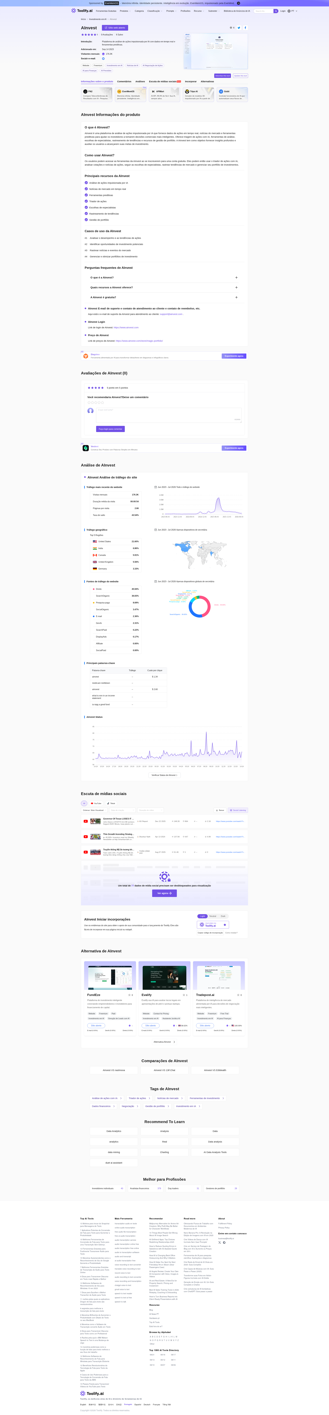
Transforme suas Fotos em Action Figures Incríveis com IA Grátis (197, 1276)
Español (138, 1404)
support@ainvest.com (171, 314)
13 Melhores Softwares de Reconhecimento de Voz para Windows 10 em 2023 (92, 1286)
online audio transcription (125, 1227)
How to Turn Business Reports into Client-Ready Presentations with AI (163, 1297)
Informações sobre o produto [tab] (97, 81)
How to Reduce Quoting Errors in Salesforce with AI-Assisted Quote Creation (163, 1249)
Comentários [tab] (124, 81)
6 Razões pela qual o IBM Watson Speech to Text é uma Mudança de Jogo (94, 1340)
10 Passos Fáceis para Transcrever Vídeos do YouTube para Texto (94, 1385)
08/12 (163, 1359)
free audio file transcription (125, 1231)
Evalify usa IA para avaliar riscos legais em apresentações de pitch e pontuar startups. (161, 1002)
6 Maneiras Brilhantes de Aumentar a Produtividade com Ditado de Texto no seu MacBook (95, 1317)
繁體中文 (102, 1404)
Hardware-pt (154, 1318)
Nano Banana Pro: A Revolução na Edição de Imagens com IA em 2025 (198, 1234)
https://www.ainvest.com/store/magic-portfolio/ (139, 341)
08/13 (152, 1359)
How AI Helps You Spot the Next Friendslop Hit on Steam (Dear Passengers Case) (162, 1264)
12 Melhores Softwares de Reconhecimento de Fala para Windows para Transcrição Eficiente (94, 1359)
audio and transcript (123, 1256)
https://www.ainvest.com (126, 327)
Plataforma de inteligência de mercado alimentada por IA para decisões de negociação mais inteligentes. (217, 1004)
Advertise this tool (222, 76)
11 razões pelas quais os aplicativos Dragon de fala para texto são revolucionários (94, 1301)
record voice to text (122, 1273)
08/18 (163, 1354)
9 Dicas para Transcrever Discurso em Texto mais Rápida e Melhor (94, 1277)
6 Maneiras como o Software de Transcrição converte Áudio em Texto (95, 1325)
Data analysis (215, 1141)
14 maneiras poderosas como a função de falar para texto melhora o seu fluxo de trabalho (95, 1349)
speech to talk (120, 1301)
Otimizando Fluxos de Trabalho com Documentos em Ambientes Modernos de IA (198, 1226)
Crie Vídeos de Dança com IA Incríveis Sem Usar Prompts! (196, 1240)
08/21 (152, 1354)
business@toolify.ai (226, 1238)
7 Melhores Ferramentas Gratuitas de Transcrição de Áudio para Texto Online (94, 1270)
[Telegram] (224, 1242)
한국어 (111, 1404)
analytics (113, 1141)
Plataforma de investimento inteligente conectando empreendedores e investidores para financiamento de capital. (109, 1004)
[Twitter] (219, 1242)
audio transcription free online (127, 1248)
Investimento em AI (97, 19)
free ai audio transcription (125, 1236)
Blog (151, 1310)
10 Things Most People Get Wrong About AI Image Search (163, 1234)
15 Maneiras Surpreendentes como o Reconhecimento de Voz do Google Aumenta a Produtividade (95, 1260)
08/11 (173, 1359)
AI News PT (154, 1314)
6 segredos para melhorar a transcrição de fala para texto (92, 1309)
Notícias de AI (132, 65)
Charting (164, 1152)
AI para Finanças (90, 71)
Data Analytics (114, 1131)
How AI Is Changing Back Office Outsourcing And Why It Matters (162, 1256)
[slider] (89, 34)
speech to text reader (123, 1293)
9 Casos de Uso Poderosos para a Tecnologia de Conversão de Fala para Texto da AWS (94, 1377)
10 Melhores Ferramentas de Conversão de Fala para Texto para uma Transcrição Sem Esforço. (94, 1242)
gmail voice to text (122, 1289)
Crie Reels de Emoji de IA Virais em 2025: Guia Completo (198, 1263)
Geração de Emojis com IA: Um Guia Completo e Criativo (199, 1283)
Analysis (164, 1131)
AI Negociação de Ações (153, 65)
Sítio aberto (96, 1025)
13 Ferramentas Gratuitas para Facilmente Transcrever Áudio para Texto (94, 1251)
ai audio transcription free (125, 1260)
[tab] (165, 81)
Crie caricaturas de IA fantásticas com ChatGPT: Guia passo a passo (198, 1290)
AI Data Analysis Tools (215, 1152)
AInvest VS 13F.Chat (164, 1070)
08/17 (173, 1354)
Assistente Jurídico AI (171, 1018)
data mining (114, 1152)
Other (152, 1344)
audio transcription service (125, 1240)
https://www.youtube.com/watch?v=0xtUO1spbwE (230, 821)
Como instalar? (231, 933)
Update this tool (240, 76)
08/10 (152, 1365)
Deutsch (147, 1404)
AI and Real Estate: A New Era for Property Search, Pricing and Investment (163, 1283)
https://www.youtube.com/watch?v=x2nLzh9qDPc (230, 852)
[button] (220, 810)
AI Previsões (106, 71)
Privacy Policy (224, 1227)
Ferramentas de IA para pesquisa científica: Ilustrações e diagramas (198, 1256)
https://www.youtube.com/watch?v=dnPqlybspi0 (230, 837)
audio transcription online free (127, 1244)
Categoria (139, 11)
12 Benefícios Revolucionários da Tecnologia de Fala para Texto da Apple (94, 1368)
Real (164, 1141)
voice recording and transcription (128, 1281)
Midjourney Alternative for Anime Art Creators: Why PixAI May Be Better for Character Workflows (164, 1226)
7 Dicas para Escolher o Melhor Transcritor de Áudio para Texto (93, 1293)
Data (215, 1131)
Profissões (185, 11)
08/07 (163, 1365)
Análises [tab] (140, 81)
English (83, 1404)
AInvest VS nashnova (114, 1070)
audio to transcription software (127, 1252)
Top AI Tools (154, 1322)
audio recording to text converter (128, 1277)
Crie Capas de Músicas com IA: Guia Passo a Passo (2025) (199, 1270)
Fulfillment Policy (225, 1223)
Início (83, 19)
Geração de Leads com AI (118, 1018)
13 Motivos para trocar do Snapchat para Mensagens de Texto (94, 1224)
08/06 (173, 1365)
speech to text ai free (123, 1297)
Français (156, 1404)
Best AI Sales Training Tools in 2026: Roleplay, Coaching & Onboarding (164, 1291)
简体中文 (92, 1404)
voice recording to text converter (128, 1264)
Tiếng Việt (167, 1404)
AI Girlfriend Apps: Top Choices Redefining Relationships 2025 (162, 1240)
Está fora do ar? (155, 1326)
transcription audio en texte (126, 1223)
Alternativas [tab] (207, 81)
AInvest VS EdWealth (215, 1070)
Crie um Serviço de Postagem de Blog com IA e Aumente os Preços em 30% (198, 1249)
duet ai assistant (114, 1163)
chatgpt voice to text (123, 1285)
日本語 (119, 1404)
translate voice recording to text (127, 1268)
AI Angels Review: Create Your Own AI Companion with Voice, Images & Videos (164, 1274)
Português (128, 1404)
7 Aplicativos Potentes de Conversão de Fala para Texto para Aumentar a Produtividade (95, 1233)
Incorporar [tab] (191, 81)
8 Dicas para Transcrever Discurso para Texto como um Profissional (94, 1332)
